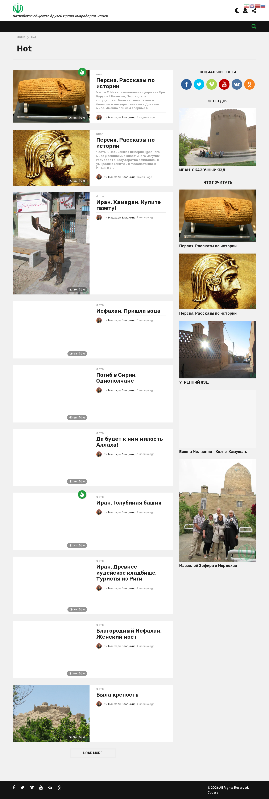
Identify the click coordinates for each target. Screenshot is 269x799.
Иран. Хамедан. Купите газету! (128, 205)
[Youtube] (224, 84)
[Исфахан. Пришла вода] (51, 329)
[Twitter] (199, 84)
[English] (252, 6)
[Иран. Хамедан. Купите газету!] (51, 243)
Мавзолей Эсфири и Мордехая (208, 565)
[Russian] (263, 6)
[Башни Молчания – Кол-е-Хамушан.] (217, 419)
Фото (100, 196)
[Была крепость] (51, 713)
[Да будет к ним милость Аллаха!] (51, 457)
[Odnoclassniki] (249, 84)
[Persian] (246, 6)
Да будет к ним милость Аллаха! (129, 442)
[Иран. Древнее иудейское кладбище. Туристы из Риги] (51, 585)
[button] (237, 10)
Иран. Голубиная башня (129, 503)
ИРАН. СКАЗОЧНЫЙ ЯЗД (202, 170)
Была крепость (117, 695)
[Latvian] (257, 6)
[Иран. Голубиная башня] (51, 521)
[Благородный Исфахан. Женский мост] (51, 649)
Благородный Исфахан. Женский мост (129, 634)
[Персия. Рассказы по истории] (51, 96)
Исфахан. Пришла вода (128, 311)
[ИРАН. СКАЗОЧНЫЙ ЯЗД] (217, 137)
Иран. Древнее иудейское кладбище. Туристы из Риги (126, 573)
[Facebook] (186, 84)
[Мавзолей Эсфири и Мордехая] (217, 510)
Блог (99, 74)
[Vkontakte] (237, 84)
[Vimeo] (211, 84)
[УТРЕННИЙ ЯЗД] (217, 349)
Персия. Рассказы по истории (125, 83)
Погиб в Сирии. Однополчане (116, 378)
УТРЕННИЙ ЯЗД (194, 382)
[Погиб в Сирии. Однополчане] (51, 393)
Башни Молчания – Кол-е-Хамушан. (213, 451)
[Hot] (82, 72)
